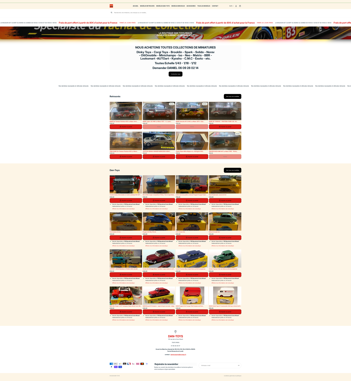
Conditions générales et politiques (232, 375)
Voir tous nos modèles (232, 96)
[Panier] (240, 6)
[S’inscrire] (238, 365)
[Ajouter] (139, 117)
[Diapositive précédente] (112, 111)
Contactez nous (175, 74)
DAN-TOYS (117, 375)
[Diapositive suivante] (139, 111)
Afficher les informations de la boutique (123, 208)
